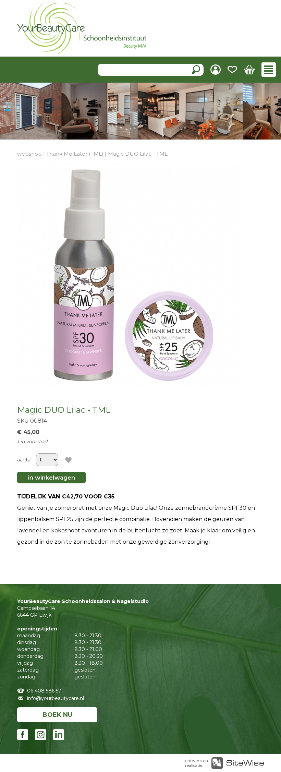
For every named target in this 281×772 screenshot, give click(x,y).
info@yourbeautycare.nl (55, 698)
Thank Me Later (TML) (74, 153)
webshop (29, 153)
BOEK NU (57, 715)
